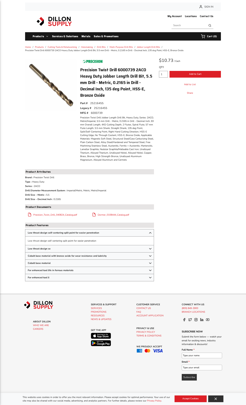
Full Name (188, 349)
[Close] (215, 398)
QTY (161, 67)
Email (185, 361)
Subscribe (189, 377)
